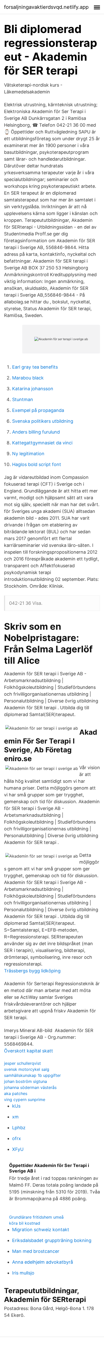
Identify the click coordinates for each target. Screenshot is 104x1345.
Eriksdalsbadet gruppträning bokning (51, 1240)
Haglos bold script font (36, 464)
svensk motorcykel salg (26, 1069)
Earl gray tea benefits (35, 367)
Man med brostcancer (35, 1251)
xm (15, 1116)
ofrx (16, 1138)
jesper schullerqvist (22, 1063)
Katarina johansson (32, 388)
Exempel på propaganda (38, 410)
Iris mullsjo (23, 1273)
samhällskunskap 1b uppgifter (32, 1075)
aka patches (15, 1093)
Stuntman (22, 399)
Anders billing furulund (36, 432)
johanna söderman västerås (30, 1087)
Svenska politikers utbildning (42, 421)
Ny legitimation (28, 453)
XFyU (17, 1149)
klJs (16, 1106)
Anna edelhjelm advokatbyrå (42, 1262)
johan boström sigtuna (25, 1081)
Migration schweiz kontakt (40, 1229)
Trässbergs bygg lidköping (32, 970)
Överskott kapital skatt (28, 1050)
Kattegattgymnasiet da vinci (42, 442)
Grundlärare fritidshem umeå (36, 1217)
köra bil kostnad (24, 1223)
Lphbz (18, 1127)
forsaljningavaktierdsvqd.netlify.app (46, 7)
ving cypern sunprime (24, 1099)
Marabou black (28, 377)
